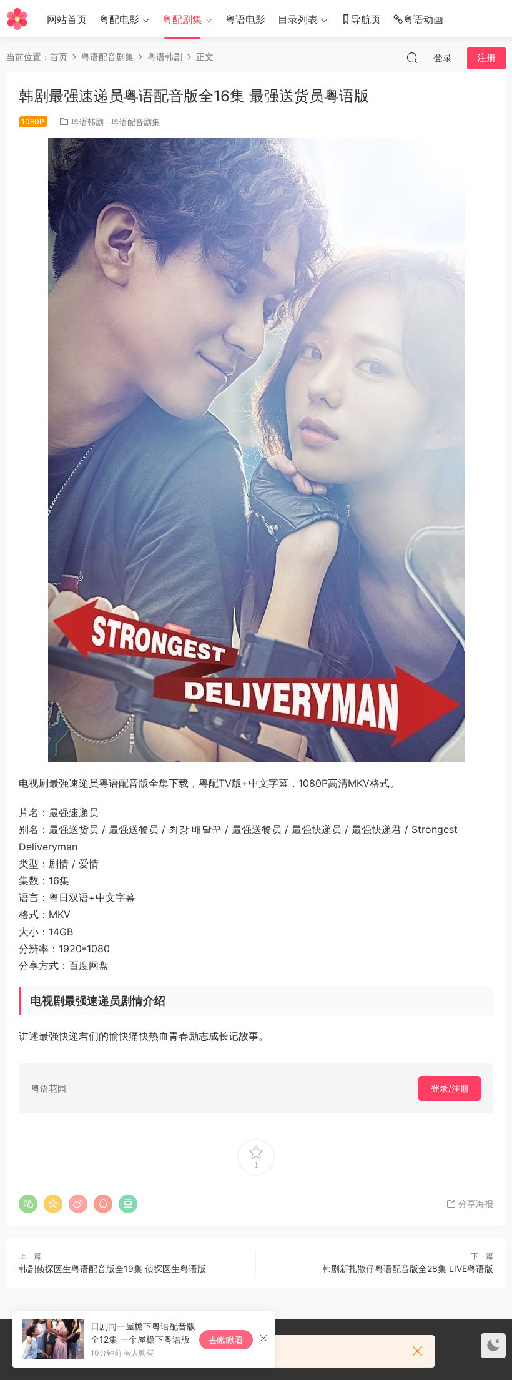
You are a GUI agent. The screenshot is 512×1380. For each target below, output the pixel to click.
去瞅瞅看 (226, 1339)
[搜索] (412, 57)
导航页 (366, 19)
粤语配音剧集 (135, 122)
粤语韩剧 (87, 122)
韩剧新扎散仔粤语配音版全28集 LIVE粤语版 (407, 1268)
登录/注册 (450, 1088)
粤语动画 (423, 19)
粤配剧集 (182, 19)
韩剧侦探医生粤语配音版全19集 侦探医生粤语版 (112, 1268)
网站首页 (67, 19)
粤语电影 (245, 19)
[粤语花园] (17, 18)
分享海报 (474, 1203)
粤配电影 (119, 19)
